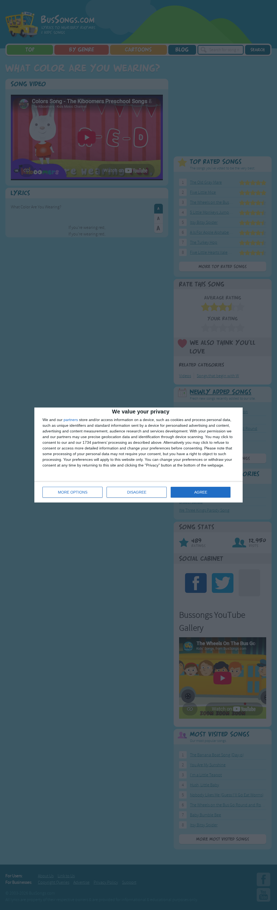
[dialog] (138, 455)
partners (71, 420)
